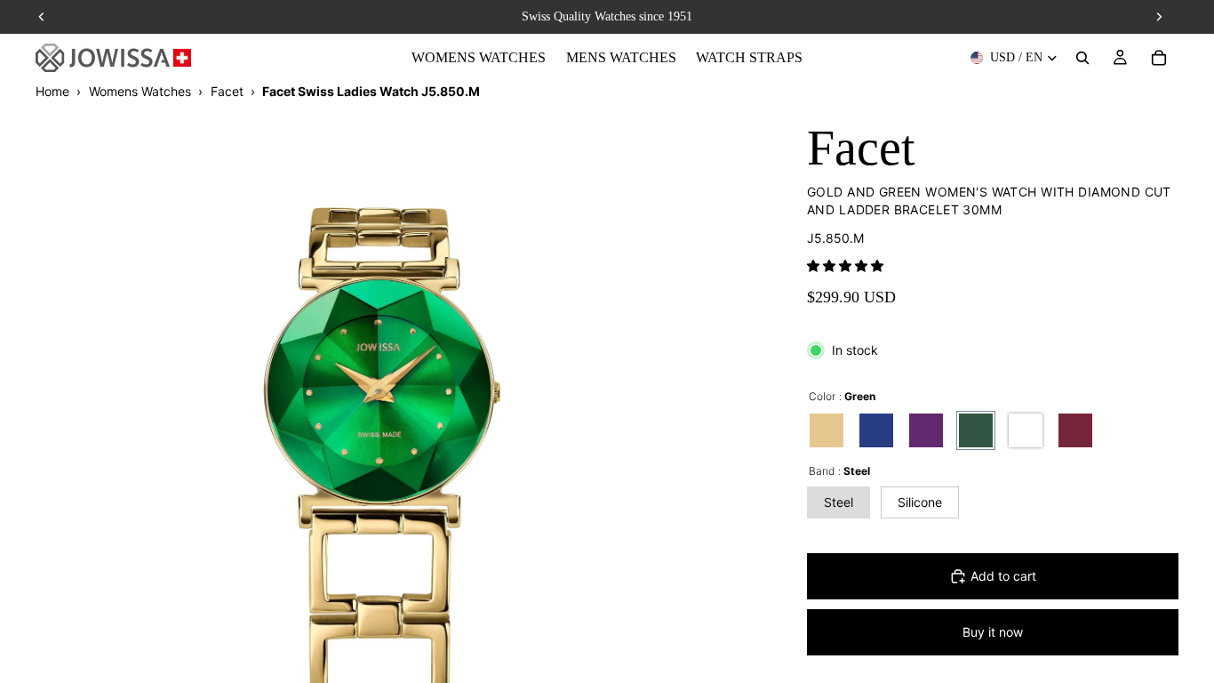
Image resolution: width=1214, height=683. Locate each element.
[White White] (1025, 430)
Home (52, 91)
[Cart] (1158, 57)
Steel (838, 502)
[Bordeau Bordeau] (1075, 430)
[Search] (1082, 57)
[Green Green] (975, 430)
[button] (845, 265)
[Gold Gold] (826, 430)
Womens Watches (140, 91)
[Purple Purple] (926, 430)
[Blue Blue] (876, 430)
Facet (227, 91)
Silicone (920, 502)
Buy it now (992, 631)
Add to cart (1003, 575)
